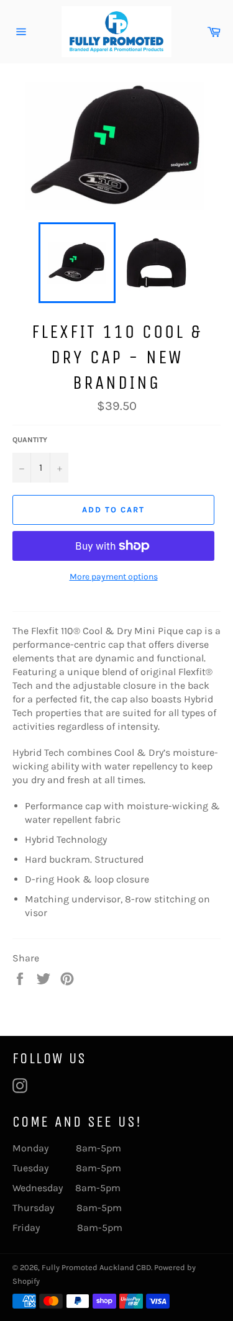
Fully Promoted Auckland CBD (96, 1267)
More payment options (114, 576)
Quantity (29, 439)
